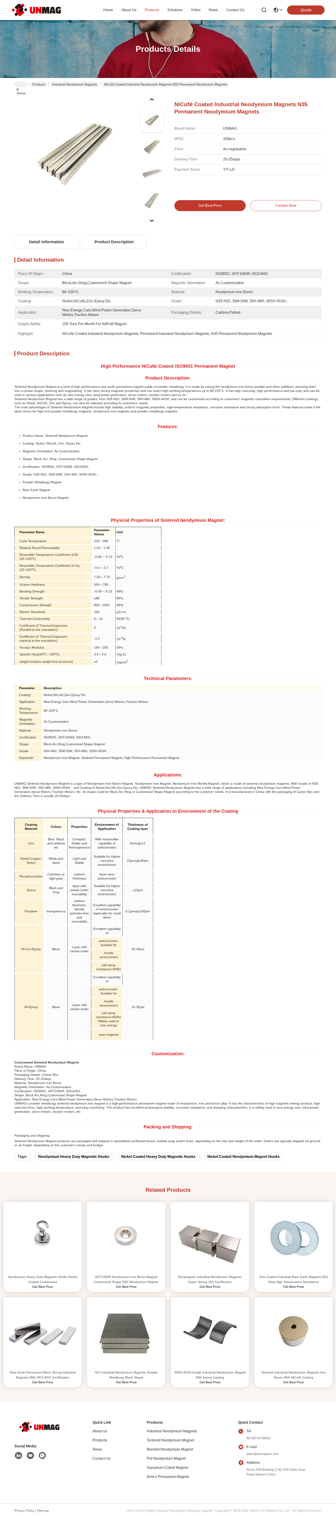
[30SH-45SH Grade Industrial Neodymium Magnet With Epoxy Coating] (209, 1333)
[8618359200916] (42, 1455)
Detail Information (46, 242)
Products (38, 84)
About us (100, 1431)
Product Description (114, 242)
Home (108, 10)
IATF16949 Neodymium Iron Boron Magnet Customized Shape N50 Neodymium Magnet (126, 1279)
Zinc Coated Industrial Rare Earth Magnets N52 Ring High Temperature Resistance (293, 1279)
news (213, 10)
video (195, 10)
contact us (235, 10)
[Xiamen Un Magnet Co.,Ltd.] (36, 10)
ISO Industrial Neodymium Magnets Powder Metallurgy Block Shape (126, 1375)
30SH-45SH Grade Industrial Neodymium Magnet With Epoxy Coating (210, 1375)
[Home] (39, 1427)
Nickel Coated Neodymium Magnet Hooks (243, 1157)
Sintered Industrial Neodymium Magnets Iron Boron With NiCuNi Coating (293, 1375)
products (152, 10)
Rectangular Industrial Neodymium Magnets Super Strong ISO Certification (210, 1279)
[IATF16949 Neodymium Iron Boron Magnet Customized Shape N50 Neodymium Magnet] (126, 1238)
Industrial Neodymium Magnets (74, 84)
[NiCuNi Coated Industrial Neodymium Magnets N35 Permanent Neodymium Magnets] (75, 156)
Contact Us (102, 1458)
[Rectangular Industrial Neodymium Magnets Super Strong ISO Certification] (209, 1238)
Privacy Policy (24, 1510)
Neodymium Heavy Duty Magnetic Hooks (73, 1157)
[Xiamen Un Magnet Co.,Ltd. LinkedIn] (18, 1455)
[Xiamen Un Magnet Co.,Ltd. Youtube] (30, 1455)
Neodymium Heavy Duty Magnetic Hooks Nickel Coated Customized (42, 1279)
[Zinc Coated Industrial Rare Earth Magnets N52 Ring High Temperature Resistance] (293, 1238)
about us (128, 10)
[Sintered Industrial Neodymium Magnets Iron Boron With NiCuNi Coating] (293, 1333)
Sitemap (43, 1510)
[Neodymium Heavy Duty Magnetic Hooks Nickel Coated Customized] (42, 1238)
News (97, 1449)
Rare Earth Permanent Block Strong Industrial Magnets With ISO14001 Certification (43, 1375)
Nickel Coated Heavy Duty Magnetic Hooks (158, 1157)
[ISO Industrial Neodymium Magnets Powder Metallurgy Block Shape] (126, 1333)
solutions (175, 10)
